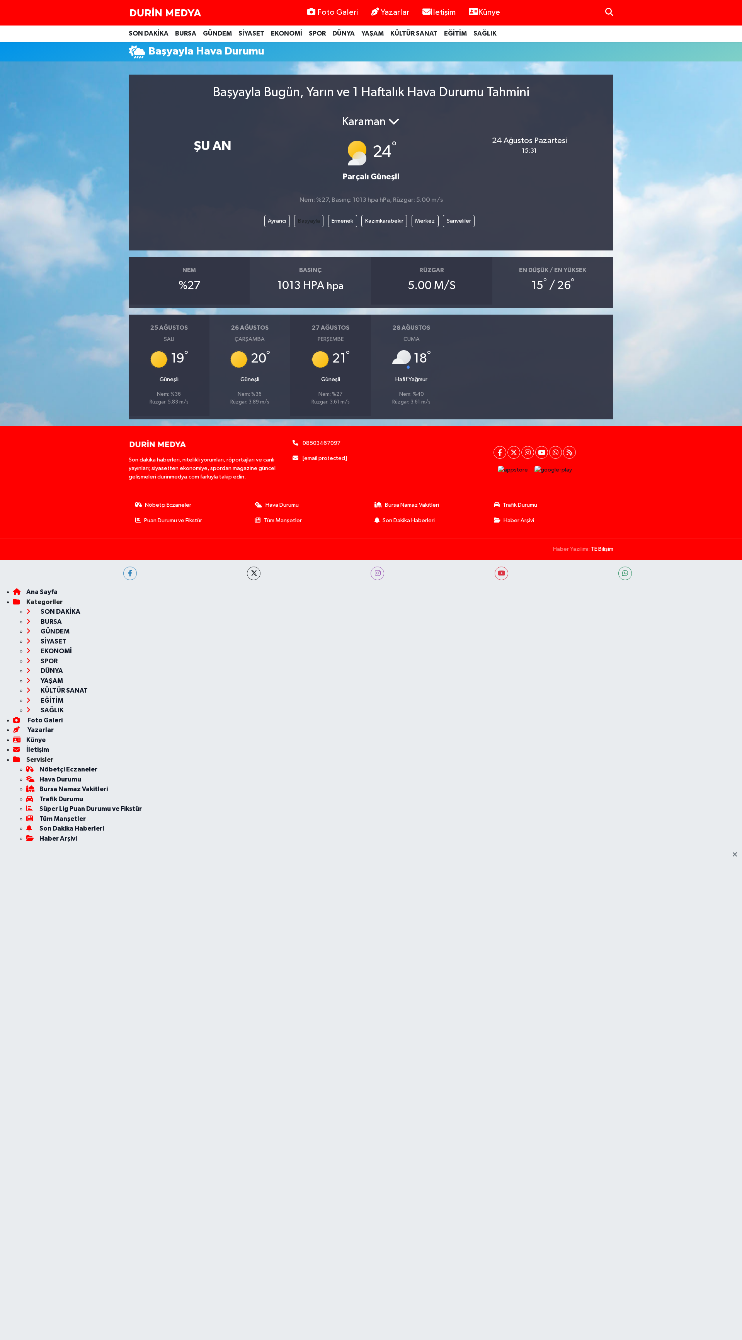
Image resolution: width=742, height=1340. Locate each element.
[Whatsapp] (555, 452)
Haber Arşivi (519, 520)
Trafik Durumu (520, 505)
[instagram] (377, 573)
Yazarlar (395, 12)
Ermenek (342, 221)
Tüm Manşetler (283, 520)
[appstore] (513, 469)
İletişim (443, 12)
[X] (513, 452)
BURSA (185, 33)
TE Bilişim (602, 549)
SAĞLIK (485, 33)
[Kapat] (737, 855)
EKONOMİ (286, 33)
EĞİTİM (455, 33)
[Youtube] (541, 452)
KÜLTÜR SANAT (413, 33)
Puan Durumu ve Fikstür (173, 520)
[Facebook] (500, 452)
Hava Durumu (282, 505)
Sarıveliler (459, 221)
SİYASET (251, 33)
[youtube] (501, 573)
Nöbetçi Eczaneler (168, 505)
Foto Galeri (337, 12)
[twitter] (253, 573)
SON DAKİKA (148, 33)
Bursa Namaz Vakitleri (412, 505)
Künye (489, 12)
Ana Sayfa (42, 592)
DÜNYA (343, 33)
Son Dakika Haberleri (409, 520)
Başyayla (309, 221)
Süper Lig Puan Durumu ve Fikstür (90, 808)
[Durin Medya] (165, 12)
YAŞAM (372, 33)
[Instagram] (527, 452)
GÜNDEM (217, 33)
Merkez (425, 221)
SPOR (317, 33)
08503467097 (321, 443)
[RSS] (569, 452)
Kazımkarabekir (384, 221)
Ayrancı (277, 221)
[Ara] (609, 12)
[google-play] (553, 469)
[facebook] (130, 573)
